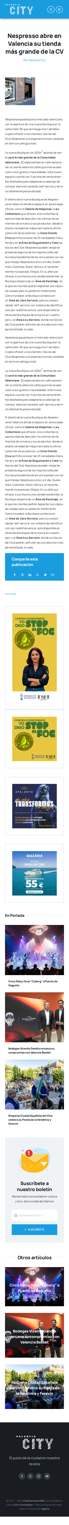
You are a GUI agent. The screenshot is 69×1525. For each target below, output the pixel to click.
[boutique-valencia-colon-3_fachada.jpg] (20, 79)
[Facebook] (15, 574)
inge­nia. (45, 1508)
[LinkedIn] (30, 574)
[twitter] (30, 1476)
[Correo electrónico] (53, 574)
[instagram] (38, 1476)
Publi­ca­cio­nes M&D (34, 1500)
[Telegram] (45, 574)
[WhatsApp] (37, 574)
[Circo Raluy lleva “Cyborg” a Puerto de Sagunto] (34, 927)
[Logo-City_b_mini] (19, 5)
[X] (22, 574)
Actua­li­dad (10, 593)
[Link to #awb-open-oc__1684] (59, 9)
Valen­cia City (37, 60)
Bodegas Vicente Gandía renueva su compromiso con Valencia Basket (35, 1337)
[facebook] (22, 1476)
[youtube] (47, 1476)
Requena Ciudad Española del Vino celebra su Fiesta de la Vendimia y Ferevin (30, 1120)
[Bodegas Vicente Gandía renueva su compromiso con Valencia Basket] (34, 994)
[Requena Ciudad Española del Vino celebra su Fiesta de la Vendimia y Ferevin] (34, 1062)
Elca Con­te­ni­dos (24, 1504)
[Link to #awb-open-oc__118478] (50, 9)
